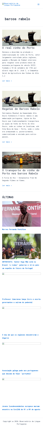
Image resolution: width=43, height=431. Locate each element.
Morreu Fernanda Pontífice (14, 229)
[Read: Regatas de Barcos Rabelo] (21, 99)
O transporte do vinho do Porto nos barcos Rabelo (20, 171)
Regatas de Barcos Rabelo (21, 108)
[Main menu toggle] (38, 4)
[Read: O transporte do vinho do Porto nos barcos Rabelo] (21, 160)
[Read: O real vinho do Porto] (21, 38)
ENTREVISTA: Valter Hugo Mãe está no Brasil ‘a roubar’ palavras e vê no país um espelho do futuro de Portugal (20, 265)
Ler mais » (7, 81)
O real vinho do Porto (18, 47)
